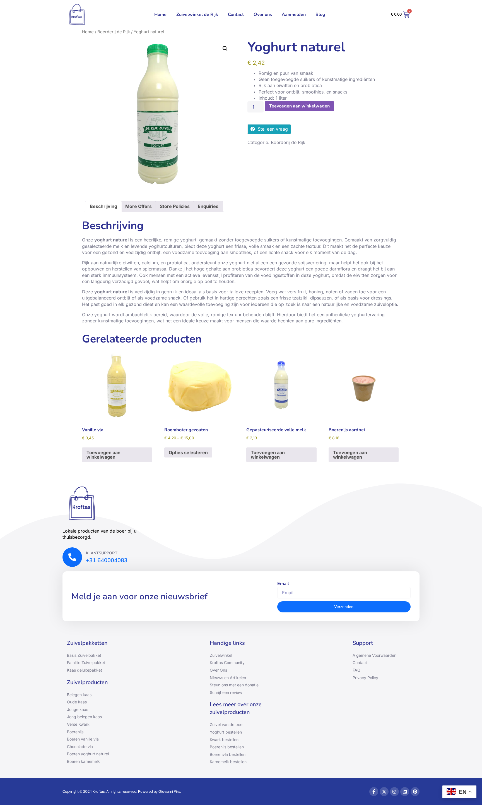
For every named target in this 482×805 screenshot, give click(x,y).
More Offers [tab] (138, 206)
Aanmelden (294, 14)
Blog (320, 14)
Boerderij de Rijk (113, 31)
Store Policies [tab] (175, 206)
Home (160, 14)
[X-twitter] (384, 791)
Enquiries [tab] (208, 206)
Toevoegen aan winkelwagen (299, 106)
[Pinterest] (415, 791)
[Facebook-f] (373, 791)
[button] (225, 49)
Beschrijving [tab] (103, 206)
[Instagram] (394, 791)
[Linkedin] (404, 791)
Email (283, 584)
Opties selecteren (188, 452)
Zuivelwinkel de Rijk (197, 14)
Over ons (263, 14)
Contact (236, 14)
